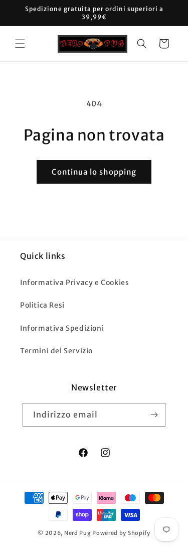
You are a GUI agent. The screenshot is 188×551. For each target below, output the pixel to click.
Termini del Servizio (56, 350)
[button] (20, 44)
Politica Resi (42, 305)
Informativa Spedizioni (62, 328)
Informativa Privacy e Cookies (74, 282)
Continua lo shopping (94, 172)
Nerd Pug (77, 532)
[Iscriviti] (154, 415)
